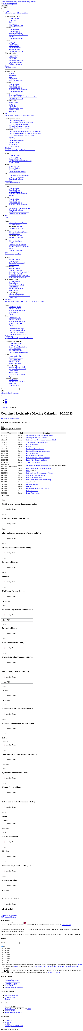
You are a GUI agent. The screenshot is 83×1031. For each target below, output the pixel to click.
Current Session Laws (16, 250)
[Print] (6, 402)
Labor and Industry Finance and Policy (38, 480)
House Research (14, 46)
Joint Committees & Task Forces (19, 208)
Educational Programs (16, 60)
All (4, 946)
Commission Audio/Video (17, 334)
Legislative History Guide (17, 367)
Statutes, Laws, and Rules (13, 254)
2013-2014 (6, 961)
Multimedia (8, 299)
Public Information (15, 47)
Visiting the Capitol (11, 984)
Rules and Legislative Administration (38, 451)
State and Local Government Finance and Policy (41, 440)
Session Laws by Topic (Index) (19, 272)
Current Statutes (14, 261)
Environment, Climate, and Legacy (37, 488)
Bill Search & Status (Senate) (18, 232)
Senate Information (15, 363)
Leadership (12, 20)
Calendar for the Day (15, 159)
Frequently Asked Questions (14, 987)
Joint (6, 113)
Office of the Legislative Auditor (19, 126)
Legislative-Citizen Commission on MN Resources (25, 131)
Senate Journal (13, 102)
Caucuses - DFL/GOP (16, 51)
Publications (9, 336)
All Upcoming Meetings (8, 917)
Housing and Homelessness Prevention (38, 468)
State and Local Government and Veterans (39, 473)
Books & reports (14, 385)
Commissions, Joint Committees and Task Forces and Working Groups (55, 966)
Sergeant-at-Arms (14, 49)
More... (11, 137)
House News (9, 1020)
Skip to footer (31, 2)
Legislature (4, 407)
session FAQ (66, 925)
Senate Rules (13, 104)
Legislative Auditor (15, 349)
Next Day (4, 418)
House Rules (13, 57)
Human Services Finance (34, 477)
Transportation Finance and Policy (37, 442)
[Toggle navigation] (1, 8)
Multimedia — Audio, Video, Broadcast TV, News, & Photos (24, 301)
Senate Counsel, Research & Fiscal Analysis (23, 97)
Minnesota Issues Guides (17, 381)
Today (3, 915)
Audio (19, 307)
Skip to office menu (20, 2)
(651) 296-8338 (10, 1009)
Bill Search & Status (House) (18, 223)
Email (29, 1009)
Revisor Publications (15, 350)
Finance (28, 446)
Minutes (11, 37)
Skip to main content (7, 2)
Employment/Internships (12, 982)
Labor (28, 471)
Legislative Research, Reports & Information (19, 338)
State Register (13, 290)
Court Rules (13, 298)
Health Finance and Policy (34, 455)
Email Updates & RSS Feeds (14, 1026)
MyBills (11, 243)
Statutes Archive (14, 265)
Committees (8, 181)
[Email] (6, 400)
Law (6, 252)
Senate (7, 66)
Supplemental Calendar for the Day (20, 161)
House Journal (13, 55)
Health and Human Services (35, 449)
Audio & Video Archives (17, 310)
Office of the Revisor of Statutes (19, 128)
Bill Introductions (14, 225)
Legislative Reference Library (18, 124)
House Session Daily (15, 356)
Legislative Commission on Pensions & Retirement (25, 133)
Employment (13, 24)
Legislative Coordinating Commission (21, 122)
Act (21, 226)
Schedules (8, 148)
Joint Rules (12, 58)
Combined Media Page (16, 329)
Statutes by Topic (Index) (17, 263)
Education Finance (32, 444)
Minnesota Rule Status (16, 288)
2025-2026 (6, 948)
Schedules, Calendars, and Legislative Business (20, 150)
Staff (10, 22)
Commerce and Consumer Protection (38, 465)
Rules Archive (13, 287)
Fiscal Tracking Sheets (16, 228)
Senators (11, 73)
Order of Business (14, 157)
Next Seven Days (13, 418)
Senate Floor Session (33, 462)
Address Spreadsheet (15, 64)
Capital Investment (32, 484)
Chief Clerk (12, 42)
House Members (14, 18)
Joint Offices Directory (16, 141)
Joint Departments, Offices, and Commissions (19, 115)
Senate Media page (54, 972)
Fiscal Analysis (14, 44)
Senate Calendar (14, 170)
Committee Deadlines (16, 38)
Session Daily (13, 312)
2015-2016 (6, 959)
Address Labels (14, 110)
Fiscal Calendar (14, 162)
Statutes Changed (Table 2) (17, 277)
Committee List (14, 29)
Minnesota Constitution (16, 294)
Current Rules (13, 283)
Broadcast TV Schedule (16, 177)
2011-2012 (6, 963)
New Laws (12, 383)
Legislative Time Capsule (17, 374)
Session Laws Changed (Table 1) (19, 276)
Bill (18, 226)
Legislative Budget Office (17, 120)
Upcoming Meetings (15, 33)
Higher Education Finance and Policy (38, 458)
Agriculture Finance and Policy (36, 475)
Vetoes (11, 248)
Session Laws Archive (16, 274)
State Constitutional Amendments (19, 296)
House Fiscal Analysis (16, 343)
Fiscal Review (13, 380)
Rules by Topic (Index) (16, 285)
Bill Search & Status (15, 241)
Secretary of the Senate (16, 95)
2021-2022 (6, 953)
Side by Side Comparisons (17, 214)
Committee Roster (14, 31)
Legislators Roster (14, 360)
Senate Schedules (14, 166)
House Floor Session (32, 493)
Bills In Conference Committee (19, 212)
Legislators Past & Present (17, 369)
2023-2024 (6, 951)
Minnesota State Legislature (10, 393)
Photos (11, 314)
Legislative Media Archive (17, 330)
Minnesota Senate (10, 68)
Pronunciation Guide (15, 62)
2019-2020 (6, 955)
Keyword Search (14, 259)
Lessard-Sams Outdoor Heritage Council (22, 135)
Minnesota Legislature (10, 4)
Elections (29, 486)
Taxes (28, 482)
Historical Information (12, 980)
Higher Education (32, 491)
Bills (6, 215)
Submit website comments (13, 1012)
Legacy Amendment (15, 146)
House (7, 11)
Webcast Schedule (15, 308)
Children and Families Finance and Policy (39, 435)
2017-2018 (6, 957)
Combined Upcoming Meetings (19, 175)
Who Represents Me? (16, 26)
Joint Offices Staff (14, 142)
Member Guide (14, 361)
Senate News (9, 1022)
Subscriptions (13, 111)
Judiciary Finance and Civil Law (36, 438)
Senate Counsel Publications (18, 347)
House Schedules (14, 155)
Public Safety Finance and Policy (36, 460)
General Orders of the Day (17, 172)
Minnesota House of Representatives (16, 13)
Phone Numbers (10, 1010)
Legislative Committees (12, 183)
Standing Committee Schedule (18, 35)
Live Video (12, 307)
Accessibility (13, 144)
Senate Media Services (16, 323)
